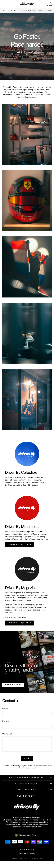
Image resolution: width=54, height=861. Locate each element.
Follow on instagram (20, 545)
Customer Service (26, 784)
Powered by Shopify (27, 854)
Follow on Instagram (20, 623)
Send (27, 758)
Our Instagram (26, 796)
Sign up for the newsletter (26, 777)
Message (7, 734)
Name (5, 708)
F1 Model (49, 11)
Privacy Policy (46, 766)
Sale (40, 11)
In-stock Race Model (28, 11)
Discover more (13, 685)
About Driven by (26, 790)
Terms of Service (26, 768)
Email (5, 721)
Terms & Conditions (18, 858)
